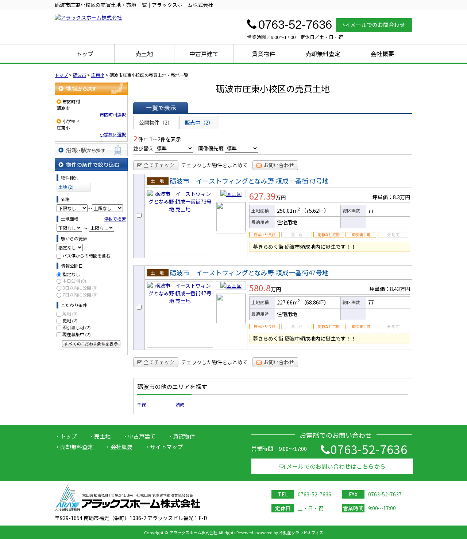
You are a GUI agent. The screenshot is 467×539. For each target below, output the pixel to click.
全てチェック (159, 165)
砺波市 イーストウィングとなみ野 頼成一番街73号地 (249, 180)
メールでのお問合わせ (377, 24)
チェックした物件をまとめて (214, 165)
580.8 (260, 288)
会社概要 (382, 53)
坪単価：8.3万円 (391, 197)
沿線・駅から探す (91, 149)
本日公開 (74, 281)
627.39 (262, 196)
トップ (84, 53)
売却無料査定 (322, 53)
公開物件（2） (156, 122)
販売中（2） (199, 122)
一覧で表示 (160, 107)
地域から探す (91, 88)
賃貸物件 (263, 53)
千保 (141, 404)
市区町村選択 (113, 114)
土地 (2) (65, 187)
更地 (69, 320)
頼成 (179, 404)
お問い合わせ (278, 165)
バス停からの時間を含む (86, 255)
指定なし (71, 274)
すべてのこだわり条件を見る (91, 343)
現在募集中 (76, 334)
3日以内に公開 (79, 287)
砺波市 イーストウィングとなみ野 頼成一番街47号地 (249, 272)
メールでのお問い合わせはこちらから (336, 466)
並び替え (143, 148)
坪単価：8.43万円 (390, 288)
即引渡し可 (76, 327)
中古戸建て (204, 53)
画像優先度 (211, 148)
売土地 (144, 53)
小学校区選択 (113, 134)
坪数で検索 (115, 219)
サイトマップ (166, 447)
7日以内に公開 (79, 294)
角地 (69, 313)
